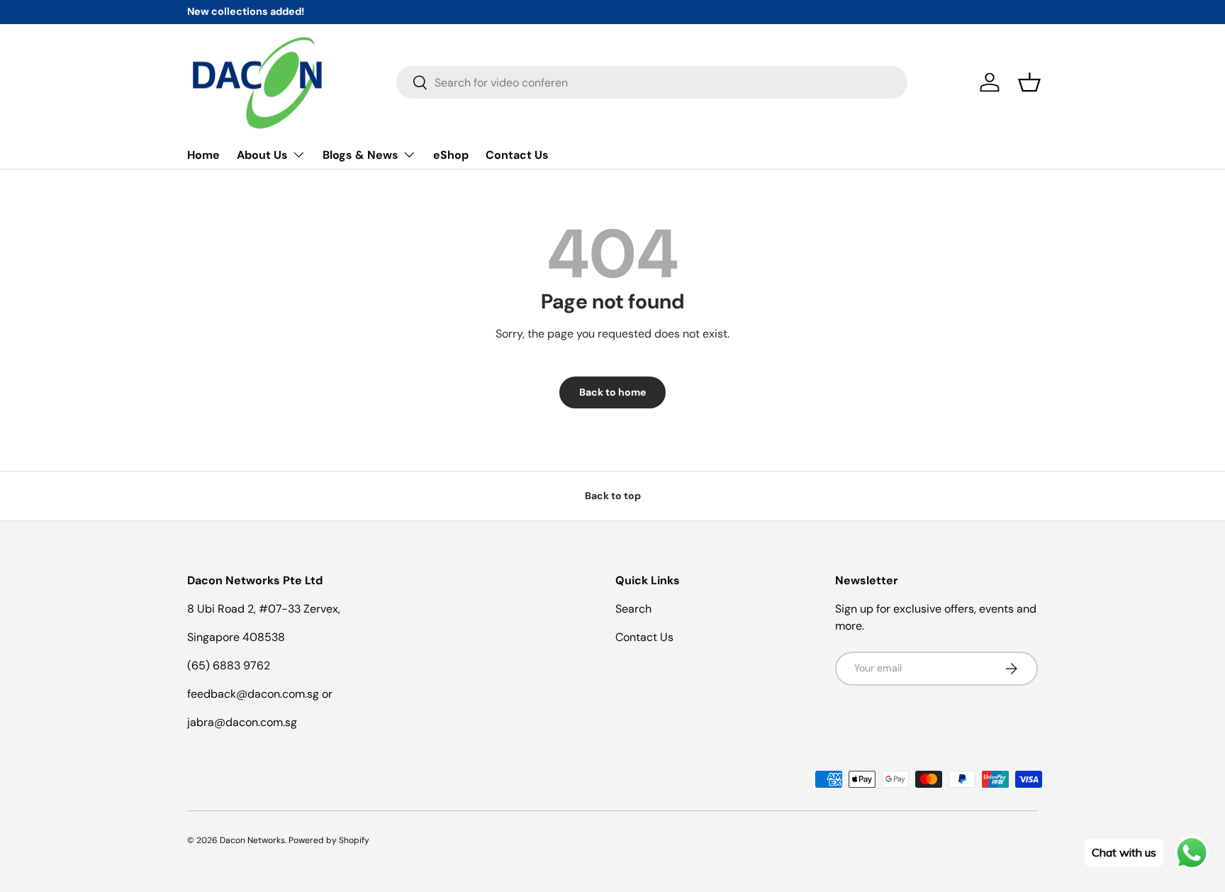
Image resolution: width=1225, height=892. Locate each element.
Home (203, 154)
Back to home (612, 392)
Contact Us (517, 154)
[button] (1029, 82)
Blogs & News (360, 154)
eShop (451, 154)
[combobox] (651, 82)
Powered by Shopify (329, 840)
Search (633, 608)
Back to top (613, 495)
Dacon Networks (252, 840)
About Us (262, 154)
